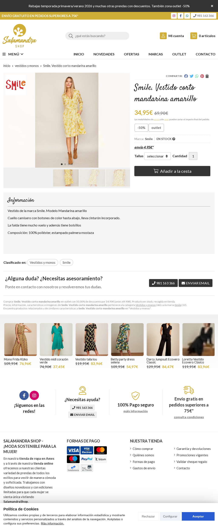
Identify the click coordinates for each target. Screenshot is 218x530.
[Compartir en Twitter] (192, 76)
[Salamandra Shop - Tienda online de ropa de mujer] (20, 36)
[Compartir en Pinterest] (202, 76)
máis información (135, 411)
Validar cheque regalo (191, 462)
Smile (178, 305)
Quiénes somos (143, 455)
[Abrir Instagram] (174, 15)
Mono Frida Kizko (15, 359)
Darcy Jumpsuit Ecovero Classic (162, 360)
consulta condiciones (189, 417)
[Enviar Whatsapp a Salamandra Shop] (187, 15)
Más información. (52, 523)
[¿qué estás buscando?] (97, 36)
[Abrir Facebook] (181, 15)
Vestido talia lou (85, 359)
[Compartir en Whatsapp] (197, 76)
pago (166, 119)
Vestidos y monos (146, 305)
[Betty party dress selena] (126, 339)
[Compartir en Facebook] (186, 76)
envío (156, 119)
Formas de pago (144, 462)
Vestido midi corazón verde (53, 360)
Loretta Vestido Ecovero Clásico (193, 360)
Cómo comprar (143, 449)
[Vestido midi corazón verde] (55, 339)
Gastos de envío (144, 468)
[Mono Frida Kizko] (20, 339)
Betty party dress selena (122, 360)
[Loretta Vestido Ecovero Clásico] (198, 339)
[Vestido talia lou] (91, 339)
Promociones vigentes (192, 455)
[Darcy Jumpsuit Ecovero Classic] (162, 339)
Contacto (183, 468)
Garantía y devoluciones (193, 449)
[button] (62, 164)
